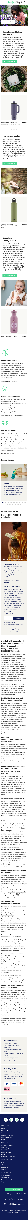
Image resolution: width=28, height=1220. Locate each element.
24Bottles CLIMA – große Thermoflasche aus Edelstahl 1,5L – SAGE (9, 226)
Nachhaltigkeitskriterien (17, 415)
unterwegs (9, 830)
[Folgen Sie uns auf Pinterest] (22, 1120)
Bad (2, 830)
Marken (3, 1128)
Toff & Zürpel (18, 867)
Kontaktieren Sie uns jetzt (8, 1157)
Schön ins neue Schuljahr (9, 17)
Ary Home (6, 755)
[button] (25, 15)
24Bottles (6, 483)
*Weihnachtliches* (6, 1131)
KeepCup (3, 815)
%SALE (3, 1139)
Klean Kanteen (16, 807)
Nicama (3, 861)
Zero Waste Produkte (7, 1135)
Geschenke (4, 1133)
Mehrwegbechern (14, 844)
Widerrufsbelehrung (6, 1165)
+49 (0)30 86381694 (15, 1199)
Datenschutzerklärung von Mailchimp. (12, 631)
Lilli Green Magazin (13, 976)
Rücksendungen (5, 1148)
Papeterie (6, 751)
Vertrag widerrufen (14, 1190)
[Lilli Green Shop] (14, 2)
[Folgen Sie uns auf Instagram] (17, 1120)
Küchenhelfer (15, 861)
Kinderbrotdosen (12, 888)
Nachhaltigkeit (5, 1177)
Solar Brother (15, 730)
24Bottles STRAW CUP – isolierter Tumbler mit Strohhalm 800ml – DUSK (10, 123)
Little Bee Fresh (8, 867)
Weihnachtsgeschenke (20, 748)
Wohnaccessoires (13, 863)
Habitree (12, 757)
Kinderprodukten (12, 882)
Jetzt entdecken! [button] (8, 22)
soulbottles (4, 809)
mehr (19, 494)
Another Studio (16, 728)
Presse (3, 1154)
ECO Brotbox (18, 811)
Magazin (3, 1182)
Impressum (4, 1169)
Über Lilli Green (5, 1175)
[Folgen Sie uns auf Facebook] (6, 1120)
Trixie (17, 894)
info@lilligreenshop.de (15, 1204)
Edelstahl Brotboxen (20, 790)
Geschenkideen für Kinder (14, 890)
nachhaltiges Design (17, 363)
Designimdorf (13, 755)
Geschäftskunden (6, 1152)
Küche (22, 828)
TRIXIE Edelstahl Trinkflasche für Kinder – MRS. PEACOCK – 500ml (9, 337)
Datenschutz (4, 1167)
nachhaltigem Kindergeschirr (17, 892)
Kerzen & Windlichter (7, 1137)
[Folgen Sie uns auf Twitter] (11, 1120)
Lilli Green (11, 454)
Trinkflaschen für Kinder (14, 886)
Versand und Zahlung (7, 1146)
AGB (2, 1163)
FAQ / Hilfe (4, 1150)
